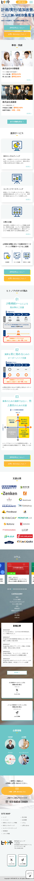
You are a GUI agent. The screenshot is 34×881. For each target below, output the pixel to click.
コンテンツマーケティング (17, 601)
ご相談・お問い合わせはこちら (17, 791)
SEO (17, 597)
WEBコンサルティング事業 (10, 822)
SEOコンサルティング (9, 825)
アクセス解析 (17, 599)
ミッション (6, 820)
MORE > (29, 80)
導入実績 (17, 615)
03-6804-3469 (19, 802)
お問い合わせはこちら (16, 34)
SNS (17, 606)
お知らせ (17, 617)
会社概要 (24, 820)
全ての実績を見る (16, 121)
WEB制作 (5, 831)
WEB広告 (17, 608)
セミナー (17, 613)
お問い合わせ (25, 825)
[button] (8, 589)
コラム (24, 822)
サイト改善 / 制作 (17, 604)
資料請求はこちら (16, 28)
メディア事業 (6, 833)
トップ (4, 817)
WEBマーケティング (17, 610)
